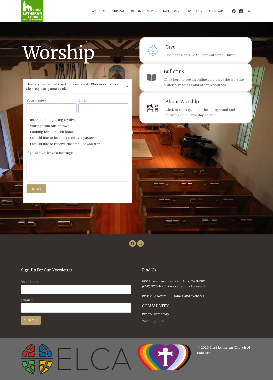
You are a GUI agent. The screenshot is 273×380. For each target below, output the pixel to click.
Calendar (215, 11)
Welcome (100, 11)
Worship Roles (153, 320)
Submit (36, 189)
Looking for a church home (52, 132)
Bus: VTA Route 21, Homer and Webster (173, 296)
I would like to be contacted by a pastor (62, 138)
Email (82, 100)
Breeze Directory (155, 314)
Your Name (30, 281)
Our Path (119, 11)
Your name (37, 100)
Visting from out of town (49, 126)
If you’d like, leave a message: (50, 153)
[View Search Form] (249, 11)
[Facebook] (234, 11)
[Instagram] (241, 11)
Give (177, 11)
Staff (165, 11)
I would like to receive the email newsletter (65, 144)
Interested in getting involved (54, 119)
